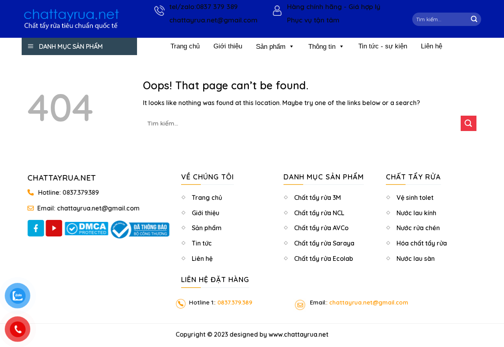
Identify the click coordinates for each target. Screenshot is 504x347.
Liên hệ (431, 46)
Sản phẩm (270, 46)
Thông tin (321, 46)
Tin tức (202, 244)
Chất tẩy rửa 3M (317, 198)
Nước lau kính (416, 213)
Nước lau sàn (416, 259)
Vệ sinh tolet (415, 198)
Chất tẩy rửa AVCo (321, 228)
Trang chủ (185, 46)
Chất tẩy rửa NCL (319, 213)
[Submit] (474, 19)
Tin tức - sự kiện (382, 46)
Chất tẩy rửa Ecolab (323, 259)
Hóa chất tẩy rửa (422, 244)
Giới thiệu (227, 46)
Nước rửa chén (418, 228)
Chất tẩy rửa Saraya (324, 244)
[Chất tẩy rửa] (71, 19)
